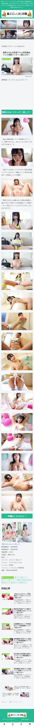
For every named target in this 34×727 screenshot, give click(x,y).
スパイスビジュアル (8, 577)
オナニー (25, 577)
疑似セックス (6, 582)
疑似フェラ (15, 582)
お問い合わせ (25, 719)
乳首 (20, 580)
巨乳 (30, 580)
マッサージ (13, 580)
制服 (25, 580)
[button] (30, 416)
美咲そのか (23, 582)
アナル (18, 577)
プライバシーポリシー (9, 719)
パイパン (5, 580)
